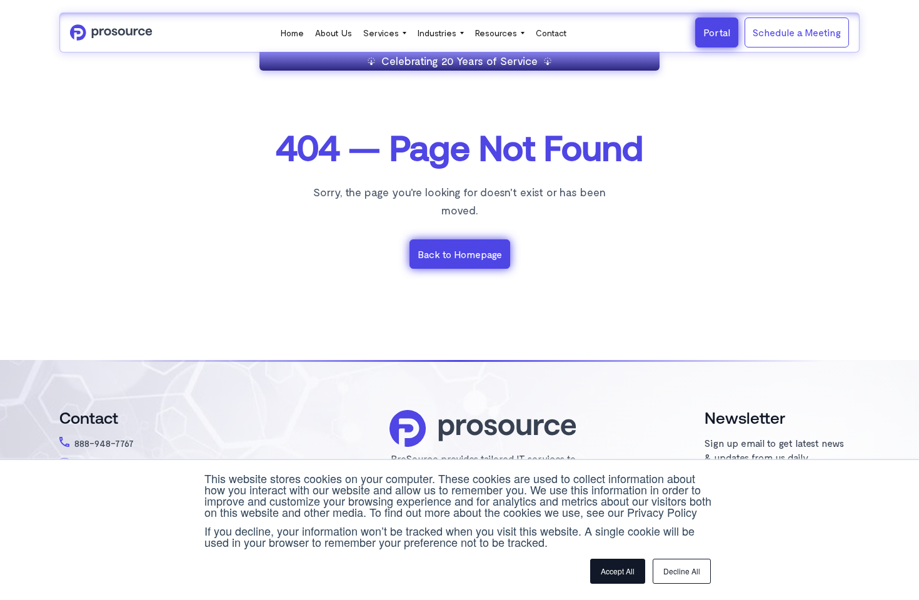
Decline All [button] (681, 571)
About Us (333, 33)
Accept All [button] (618, 571)
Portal (716, 32)
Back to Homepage (460, 254)
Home (292, 33)
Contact (551, 33)
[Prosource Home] (111, 32)
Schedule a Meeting (797, 32)
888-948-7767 (104, 443)
